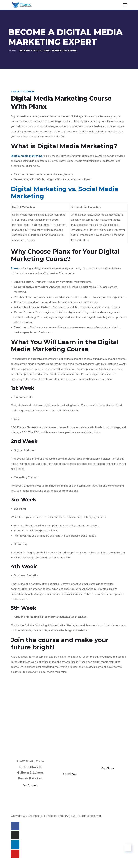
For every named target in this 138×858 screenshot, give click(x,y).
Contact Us (35, 795)
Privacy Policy (62, 795)
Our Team (110, 790)
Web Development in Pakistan (94, 810)
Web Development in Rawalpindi (41, 805)
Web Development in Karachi (43, 810)
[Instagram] (15, 835)
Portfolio (46, 790)
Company (86, 790)
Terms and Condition (96, 795)
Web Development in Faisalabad (94, 800)
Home (12, 50)
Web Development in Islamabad (97, 805)
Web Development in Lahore (41, 800)
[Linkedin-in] (15, 844)
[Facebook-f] (15, 826)
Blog (66, 790)
